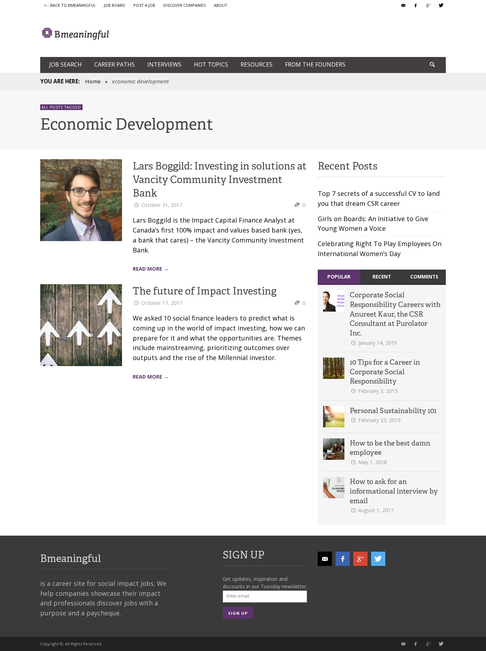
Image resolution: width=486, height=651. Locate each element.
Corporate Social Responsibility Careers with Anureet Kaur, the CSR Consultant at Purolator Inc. (395, 314)
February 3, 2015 (377, 390)
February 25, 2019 (379, 420)
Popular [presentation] (338, 277)
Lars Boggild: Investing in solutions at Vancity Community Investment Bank (220, 179)
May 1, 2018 (372, 462)
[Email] (403, 5)
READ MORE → (151, 268)
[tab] (339, 277)
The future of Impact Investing (204, 291)
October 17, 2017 (161, 303)
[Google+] (428, 5)
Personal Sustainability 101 (393, 410)
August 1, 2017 (375, 510)
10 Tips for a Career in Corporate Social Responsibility (385, 372)
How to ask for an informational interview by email (394, 491)
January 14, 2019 (377, 342)
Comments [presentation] (424, 277)
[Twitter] (440, 5)
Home (93, 81)
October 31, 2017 (161, 205)
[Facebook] (415, 5)
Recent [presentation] (382, 277)
